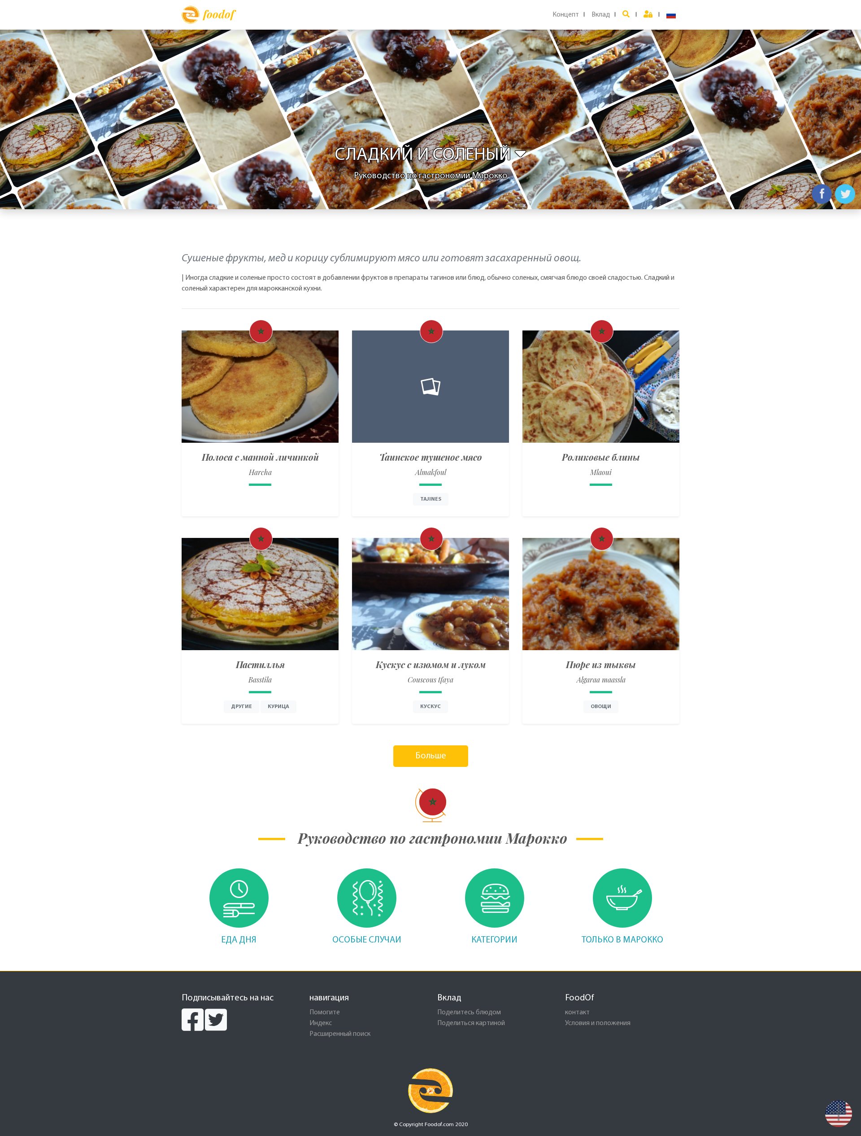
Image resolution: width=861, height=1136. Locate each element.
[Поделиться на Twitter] (845, 194)
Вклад (600, 14)
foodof (218, 14)
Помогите (324, 1012)
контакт (577, 1012)
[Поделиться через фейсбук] (822, 194)
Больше (430, 756)
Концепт (565, 14)
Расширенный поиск (339, 1034)
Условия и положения (598, 1023)
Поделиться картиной (471, 1023)
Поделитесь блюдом (469, 1012)
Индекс (320, 1023)
